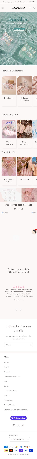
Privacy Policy (8, 400)
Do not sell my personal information (16, 410)
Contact (6, 395)
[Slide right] (33, 91)
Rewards (7, 362)
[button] (2, 7)
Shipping (7, 372)
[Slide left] (3, 91)
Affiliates (7, 367)
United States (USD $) (17, 439)
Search (6, 386)
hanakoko (15, 454)
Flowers (23, 179)
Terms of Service (9, 405)
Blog (5, 381)
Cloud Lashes (8, 143)
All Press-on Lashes (24, 99)
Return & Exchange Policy (12, 377)
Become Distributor (10, 391)
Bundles (7, 98)
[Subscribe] (30, 344)
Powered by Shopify (23, 454)
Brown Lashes (23, 143)
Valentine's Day (9, 180)
